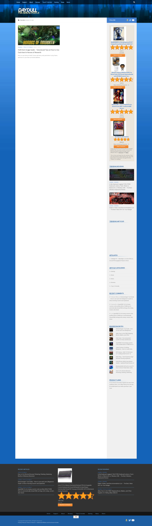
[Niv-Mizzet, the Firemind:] (118, 135)
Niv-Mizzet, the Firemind (121, 136)
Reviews (37, 2)
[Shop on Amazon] (127, 20)
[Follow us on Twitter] (130, 20)
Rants (68, 2)
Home (18, 2)
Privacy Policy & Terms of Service (27, 522)
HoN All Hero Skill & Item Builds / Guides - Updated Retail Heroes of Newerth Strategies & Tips (125, 363)
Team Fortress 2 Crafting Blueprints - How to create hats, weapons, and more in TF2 (124, 349)
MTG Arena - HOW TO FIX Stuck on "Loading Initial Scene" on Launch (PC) (124, 353)
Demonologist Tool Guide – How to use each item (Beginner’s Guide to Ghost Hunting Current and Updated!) (121, 298)
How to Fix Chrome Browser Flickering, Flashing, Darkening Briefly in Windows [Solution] (124, 372)
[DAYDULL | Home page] (30, 11)
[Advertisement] (122, 238)
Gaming (56, 2)
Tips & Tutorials (47, 2)
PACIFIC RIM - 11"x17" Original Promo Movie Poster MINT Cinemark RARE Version (122, 106)
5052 (121, 115)
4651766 (60, 500)
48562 (122, 142)
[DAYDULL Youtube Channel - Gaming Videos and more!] (133, 20)
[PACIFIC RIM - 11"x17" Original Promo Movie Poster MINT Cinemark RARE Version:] (118, 103)
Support (24, 2)
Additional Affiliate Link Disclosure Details (48, 522)
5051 (121, 51)
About (31, 2)
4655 (121, 83)
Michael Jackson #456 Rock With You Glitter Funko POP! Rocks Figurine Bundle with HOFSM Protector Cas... (122, 74)
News (62, 2)
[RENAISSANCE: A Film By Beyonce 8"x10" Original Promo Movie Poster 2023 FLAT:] (118, 41)
